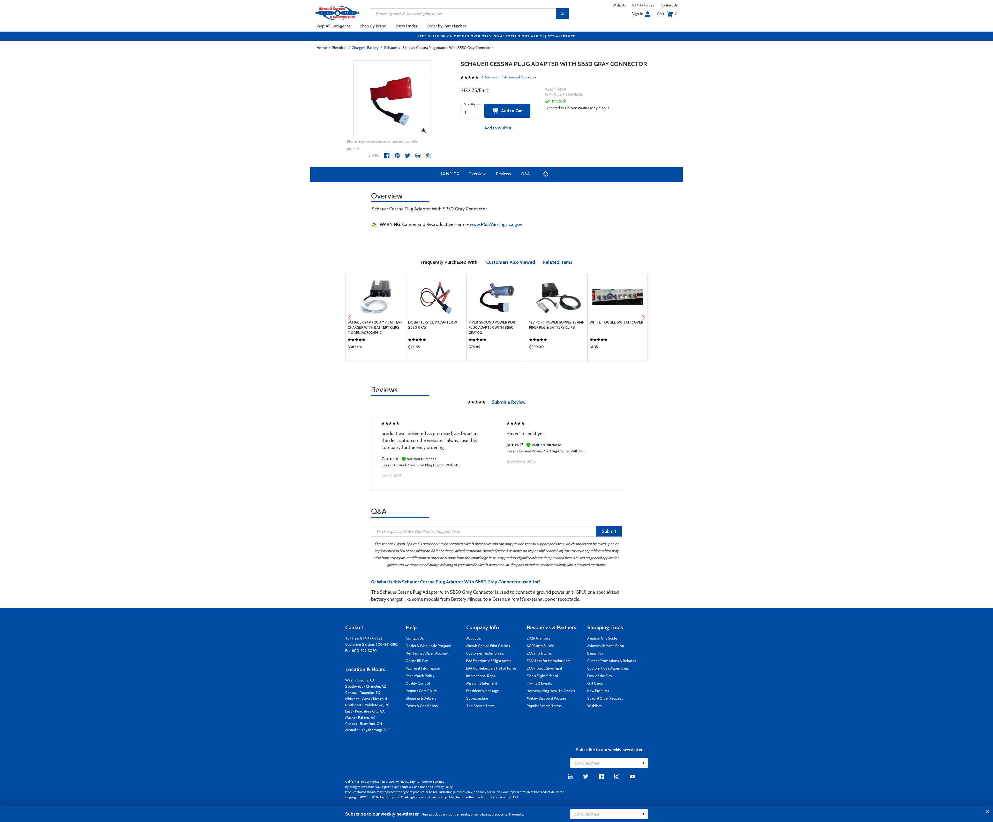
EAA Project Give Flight (544, 668)
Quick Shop (375, 348)
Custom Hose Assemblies (608, 668)
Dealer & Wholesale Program (428, 645)
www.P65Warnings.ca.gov (496, 224)
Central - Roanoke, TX (362, 692)
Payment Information (423, 668)
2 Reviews (489, 77)
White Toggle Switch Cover (616, 322)
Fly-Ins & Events (539, 683)
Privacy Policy (443, 787)
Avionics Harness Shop (605, 645)
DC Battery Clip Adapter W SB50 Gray (432, 325)
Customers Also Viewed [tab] (510, 262)
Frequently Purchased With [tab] (449, 262)
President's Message (482, 690)
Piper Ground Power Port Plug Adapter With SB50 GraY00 (493, 327)
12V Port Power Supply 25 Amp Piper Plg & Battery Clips (556, 325)
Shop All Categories (333, 26)
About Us (473, 638)
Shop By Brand (373, 26)
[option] (392, 99)
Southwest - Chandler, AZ (365, 686)
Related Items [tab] (557, 262)
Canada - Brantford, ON (363, 723)
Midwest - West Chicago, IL (366, 698)
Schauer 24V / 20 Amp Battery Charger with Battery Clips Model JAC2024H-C (375, 327)
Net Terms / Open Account (427, 653)
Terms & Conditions (422, 705)
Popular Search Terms (544, 705)
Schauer (390, 47)
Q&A (525, 173)
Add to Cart (510, 110)
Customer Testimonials (485, 653)
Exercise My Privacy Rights (400, 781)
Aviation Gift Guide (602, 638)
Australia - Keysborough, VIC (367, 730)
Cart (667, 13)
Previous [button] (349, 318)
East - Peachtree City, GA (365, 711)
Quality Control (418, 683)
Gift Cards (595, 683)
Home (322, 47)
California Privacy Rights (362, 781)
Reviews (503, 173)
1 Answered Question (519, 77)
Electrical (339, 47)
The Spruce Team (480, 705)
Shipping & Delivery (421, 698)
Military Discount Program (547, 698)
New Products (598, 690)
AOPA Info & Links (541, 645)
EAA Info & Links (539, 653)
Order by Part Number (446, 26)
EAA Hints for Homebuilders (548, 660)
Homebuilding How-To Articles (551, 690)
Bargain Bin (595, 653)
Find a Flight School (542, 675)
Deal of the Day (599, 675)
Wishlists (619, 5)
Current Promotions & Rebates (611, 660)
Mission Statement (481, 683)
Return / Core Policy (421, 690)
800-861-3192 (386, 644)
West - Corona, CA (359, 680)
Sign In (637, 13)
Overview (477, 173)
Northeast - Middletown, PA (367, 705)
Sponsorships (477, 698)
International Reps (480, 675)
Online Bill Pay (417, 660)
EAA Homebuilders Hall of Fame (491, 668)
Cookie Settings (433, 781)
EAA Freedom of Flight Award (488, 660)
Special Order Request (605, 698)
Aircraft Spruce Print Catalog (488, 645)
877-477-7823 (643, 5)
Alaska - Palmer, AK (360, 717)
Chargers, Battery (365, 47)
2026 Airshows (538, 638)
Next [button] (643, 318)
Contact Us (669, 5)
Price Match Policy (420, 675)
